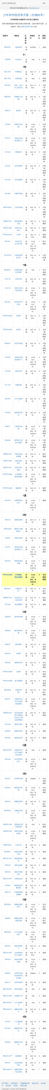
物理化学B (18, 662)
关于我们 (5, 1083)
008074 (7, 110)
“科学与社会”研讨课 (18, 242)
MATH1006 (7, 228)
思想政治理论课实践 (18, 825)
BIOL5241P (7, 1069)
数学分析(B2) (18, 468)
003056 (7, 662)
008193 (7, 946)
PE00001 (7, 47)
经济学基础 (18, 343)
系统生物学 (18, 989)
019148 (7, 357)
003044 (7, 787)
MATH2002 (7, 207)
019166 (7, 371)
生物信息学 (18, 878)
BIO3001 (7, 588)
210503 (7, 885)
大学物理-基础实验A (18, 475)
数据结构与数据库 (18, 886)
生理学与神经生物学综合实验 (18, 975)
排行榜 (8, 1085)
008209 (7, 616)
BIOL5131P (7, 1056)
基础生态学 (18, 737)
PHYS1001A (7, 234)
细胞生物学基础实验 (18, 919)
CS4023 (8, 1042)
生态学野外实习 (18, 760)
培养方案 (23, 1085)
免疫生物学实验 (18, 960)
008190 (7, 865)
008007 (7, 644)
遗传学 (18, 110)
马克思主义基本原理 (18, 598)
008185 (7, 398)
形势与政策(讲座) (18, 832)
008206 (7, 918)
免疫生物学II (18, 947)
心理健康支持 (25, 1083)
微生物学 (18, 644)
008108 (7, 653)
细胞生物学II (18, 1010)
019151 (7, 547)
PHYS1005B (7, 680)
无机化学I (18, 371)
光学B (18, 671)
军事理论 (18, 71)
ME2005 (7, 96)
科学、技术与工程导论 (18, 86)
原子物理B (18, 680)
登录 (44, 3)
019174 (7, 288)
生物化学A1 (18, 589)
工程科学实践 (18, 427)
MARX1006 (7, 831)
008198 (7, 737)
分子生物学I (18, 399)
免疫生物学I (18, 866)
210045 (7, 412)
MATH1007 (7, 467)
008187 (7, 699)
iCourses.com (34, 8)
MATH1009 (7, 460)
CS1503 (8, 1028)
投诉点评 (35, 1083)
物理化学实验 (18, 788)
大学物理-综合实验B (18, 575)
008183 (7, 561)
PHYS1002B (7, 315)
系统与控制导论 (18, 873)
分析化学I (18, 279)
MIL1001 (7, 71)
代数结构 (18, 385)
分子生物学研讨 (18, 933)
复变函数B (18, 604)
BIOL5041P (7, 1009)
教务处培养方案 (27, 26)
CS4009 (8, 440)
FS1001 (8, 241)
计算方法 (18, 845)
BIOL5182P (7, 995)
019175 (7, 279)
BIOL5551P (7, 750)
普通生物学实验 (18, 562)
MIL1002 (7, 78)
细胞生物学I (18, 802)
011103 (7, 385)
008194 (7, 872)
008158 (7, 500)
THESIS (8, 59)
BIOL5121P (7, 858)
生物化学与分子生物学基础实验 (18, 701)
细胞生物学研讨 (18, 905)
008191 (7, 778)
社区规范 (14, 1083)
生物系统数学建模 (18, 893)
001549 (7, 724)
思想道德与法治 (18, 222)
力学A (18, 234)
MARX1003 (7, 597)
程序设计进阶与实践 (18, 441)
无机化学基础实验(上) (18, 139)
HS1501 (8, 302)
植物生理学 (18, 731)
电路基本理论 (18, 413)
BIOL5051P (7, 1002)
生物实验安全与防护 (18, 271)
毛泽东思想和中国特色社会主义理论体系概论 (18, 716)
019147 (7, 138)
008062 (7, 731)
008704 (7, 801)
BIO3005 (7, 904)
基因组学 (18, 1056)
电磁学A (18, 488)
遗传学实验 (18, 616)
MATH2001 (7, 845)
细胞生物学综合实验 (18, 1070)
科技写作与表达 (18, 303)
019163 (7, 179)
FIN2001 (7, 343)
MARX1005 (7, 824)
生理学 (18, 653)
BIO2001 (7, 270)
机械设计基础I (18, 97)
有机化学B (18, 538)
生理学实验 (18, 778)
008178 (7, 892)
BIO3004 (7, 932)
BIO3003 (7, 810)
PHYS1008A (7, 474)
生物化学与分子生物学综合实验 (18, 752)
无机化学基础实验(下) (18, 358)
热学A (18, 329)
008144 (7, 519)
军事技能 (18, 78)
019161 (7, 166)
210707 (7, 1021)
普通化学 (18, 152)
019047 (7, 538)
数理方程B (18, 724)
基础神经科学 (18, 859)
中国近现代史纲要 (18, 455)
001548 (7, 604)
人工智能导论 (18, 1022)
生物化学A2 (18, 691)
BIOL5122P (7, 952)
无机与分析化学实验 (18, 289)
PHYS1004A (7, 488)
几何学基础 (18, 207)
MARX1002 (7, 454)
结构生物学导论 (18, 852)
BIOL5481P (7, 989)
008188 (7, 759)
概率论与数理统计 (18, 530)
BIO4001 (7, 851)
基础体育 (18, 47)
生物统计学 (18, 995)
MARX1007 (7, 221)
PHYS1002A (7, 329)
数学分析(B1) (18, 229)
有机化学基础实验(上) (18, 548)
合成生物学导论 (18, 1063)
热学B (18, 315)
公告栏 (15, 1085)
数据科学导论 (18, 1029)
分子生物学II (18, 1003)
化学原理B (18, 179)
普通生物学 (18, 519)
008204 (7, 973)
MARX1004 (7, 712)
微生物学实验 (18, 631)
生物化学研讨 (18, 811)
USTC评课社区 (9, 3)
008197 (7, 1062)
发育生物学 (18, 982)
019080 (7, 124)
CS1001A (7, 255)
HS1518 (8, 85)
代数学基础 (18, 193)
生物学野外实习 (18, 501)
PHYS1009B (7, 574)
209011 (7, 426)
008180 (7, 959)
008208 (7, 630)
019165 (7, 152)
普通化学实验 (18, 125)
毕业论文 (18, 59)
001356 (7, 193)
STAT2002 (8, 529)
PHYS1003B (7, 671)
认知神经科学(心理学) (18, 953)
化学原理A (18, 166)
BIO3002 (7, 690)
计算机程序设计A (18, 256)
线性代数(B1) (18, 461)
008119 (7, 982)
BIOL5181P (7, 878)
